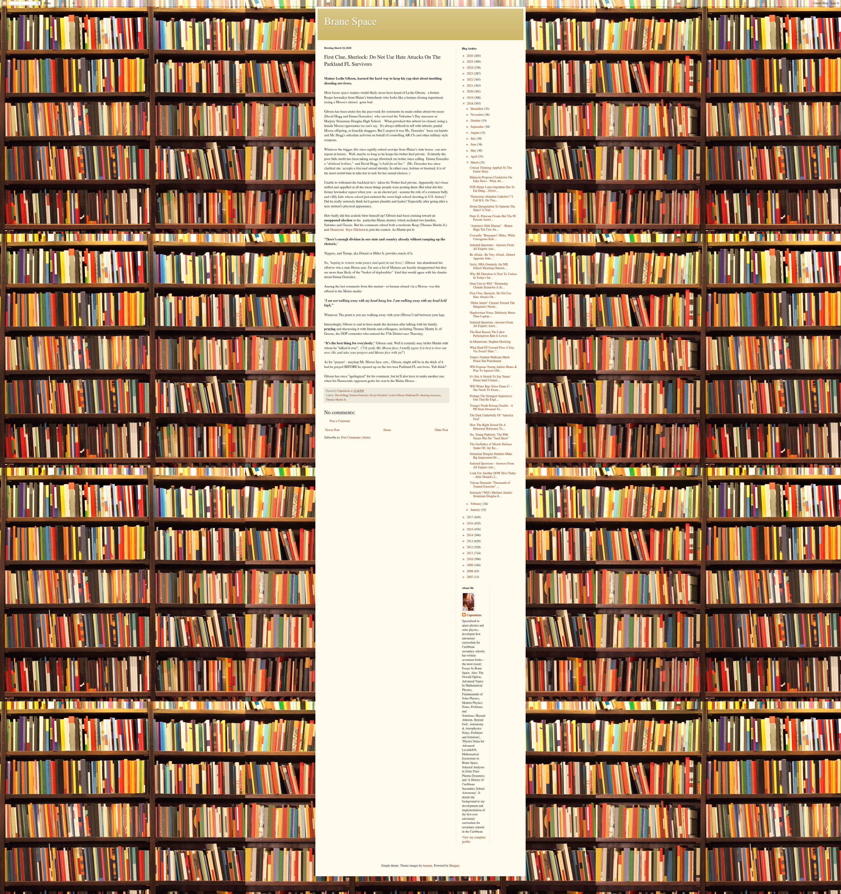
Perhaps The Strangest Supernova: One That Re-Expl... (491, 398)
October (476, 120)
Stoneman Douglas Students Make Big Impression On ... (491, 455)
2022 (470, 79)
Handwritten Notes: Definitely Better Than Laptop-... (492, 314)
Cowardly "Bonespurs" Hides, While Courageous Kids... (492, 237)
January (476, 509)
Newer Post (332, 430)
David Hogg (341, 395)
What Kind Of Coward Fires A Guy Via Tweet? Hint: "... (492, 349)
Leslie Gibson (396, 395)
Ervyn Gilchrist (378, 395)
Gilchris (358, 229)
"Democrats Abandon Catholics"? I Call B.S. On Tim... (491, 198)
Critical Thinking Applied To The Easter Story (491, 169)
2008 (470, 571)
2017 (470, 517)
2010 (470, 559)
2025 (470, 61)
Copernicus (473, 615)
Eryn (348, 229)
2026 (470, 55)
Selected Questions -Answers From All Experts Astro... (491, 324)
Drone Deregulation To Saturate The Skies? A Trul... (492, 208)
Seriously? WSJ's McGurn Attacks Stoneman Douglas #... (491, 494)
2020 (470, 91)
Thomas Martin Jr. (336, 399)
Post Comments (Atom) (356, 437)
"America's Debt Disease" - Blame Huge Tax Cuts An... (491, 227)
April (474, 156)
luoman (427, 865)
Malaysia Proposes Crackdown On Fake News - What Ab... (491, 179)
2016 (470, 523)
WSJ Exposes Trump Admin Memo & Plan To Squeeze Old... (493, 368)
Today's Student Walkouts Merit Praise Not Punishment (489, 359)
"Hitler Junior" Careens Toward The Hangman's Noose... (492, 305)
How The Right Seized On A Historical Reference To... (488, 427)
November (477, 114)
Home (387, 430)
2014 (470, 535)
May (474, 150)
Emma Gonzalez (359, 395)
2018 (470, 103)
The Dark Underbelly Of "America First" (491, 417)
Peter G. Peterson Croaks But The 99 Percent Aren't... (493, 218)
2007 (470, 577)
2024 (470, 67)
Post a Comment (340, 421)
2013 (470, 541)
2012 (470, 547)
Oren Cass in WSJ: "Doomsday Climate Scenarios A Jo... (489, 285)
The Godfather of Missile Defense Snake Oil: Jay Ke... (491, 446)
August (475, 132)
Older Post (441, 430)
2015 (470, 529)
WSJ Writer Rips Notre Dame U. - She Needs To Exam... (491, 388)
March (475, 162)
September (478, 126)
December (477, 108)
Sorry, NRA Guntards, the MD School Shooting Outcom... (489, 266)
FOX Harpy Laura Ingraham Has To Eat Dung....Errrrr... (492, 189)
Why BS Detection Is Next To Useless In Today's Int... (493, 276)
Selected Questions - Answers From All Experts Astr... (492, 247)
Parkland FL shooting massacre (423, 395)
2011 (470, 553)
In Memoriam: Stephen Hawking (490, 341)
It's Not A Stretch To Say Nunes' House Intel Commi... (490, 378)
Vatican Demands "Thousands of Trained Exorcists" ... (490, 484)
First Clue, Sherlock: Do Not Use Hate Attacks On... (490, 295)
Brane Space (350, 21)
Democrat (337, 229)
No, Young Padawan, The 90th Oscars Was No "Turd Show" (489, 436)
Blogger (454, 865)
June (474, 144)
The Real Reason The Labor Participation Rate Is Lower (488, 334)
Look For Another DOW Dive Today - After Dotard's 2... (493, 475)
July (474, 138)
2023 (470, 73)
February (477, 504)
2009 (470, 565)
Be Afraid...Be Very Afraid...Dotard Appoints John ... (492, 256)
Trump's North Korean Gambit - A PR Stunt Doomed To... (491, 407)
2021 (470, 85)
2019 (470, 97)
